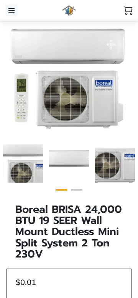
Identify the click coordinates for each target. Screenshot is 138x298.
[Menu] (11, 10)
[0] (128, 10)
